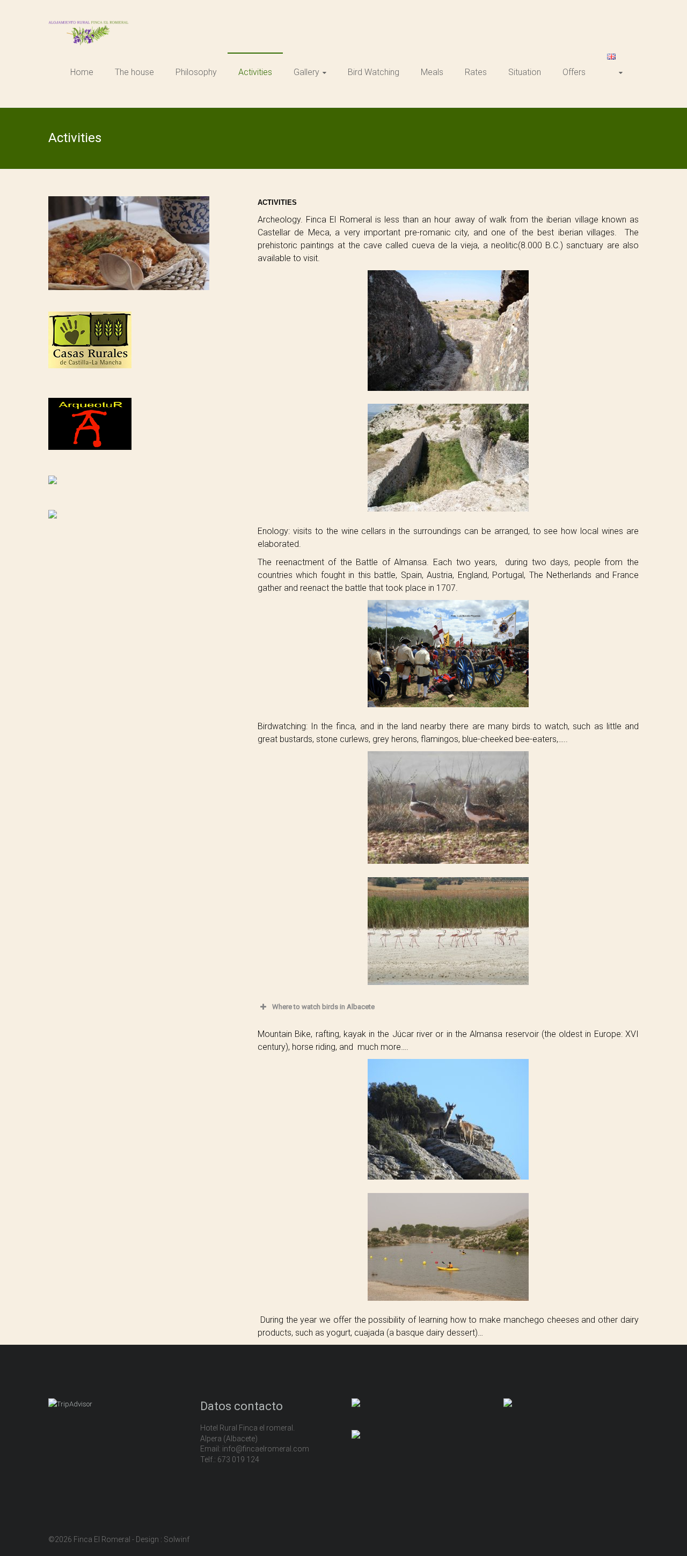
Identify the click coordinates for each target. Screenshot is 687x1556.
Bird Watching (373, 72)
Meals (432, 72)
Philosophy (196, 72)
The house (134, 72)
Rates (476, 72)
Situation (524, 72)
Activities (255, 72)
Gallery (306, 72)
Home (81, 72)
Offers (574, 72)
